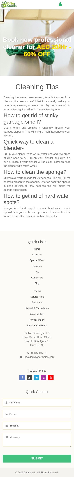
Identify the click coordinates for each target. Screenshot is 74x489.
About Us (37, 254)
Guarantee (37, 302)
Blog (37, 283)
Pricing (37, 291)
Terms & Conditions (37, 325)
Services (37, 266)
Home (37, 248)
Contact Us (37, 277)
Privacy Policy (37, 319)
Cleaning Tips (37, 314)
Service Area (37, 296)
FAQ (37, 272)
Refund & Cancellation (37, 308)
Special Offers (37, 260)
